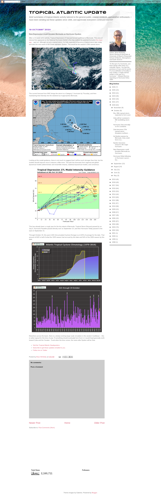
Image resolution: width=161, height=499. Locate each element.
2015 (114, 191)
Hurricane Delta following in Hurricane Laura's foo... (122, 158)
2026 (114, 87)
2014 (114, 194)
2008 (114, 212)
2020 (114, 105)
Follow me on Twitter (40, 350)
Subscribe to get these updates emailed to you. (49, 348)
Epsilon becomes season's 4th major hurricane (120, 144)
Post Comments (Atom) (47, 427)
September (118, 163)
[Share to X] (68, 357)
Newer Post (34, 423)
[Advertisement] (120, 279)
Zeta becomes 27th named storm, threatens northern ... (121, 131)
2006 (114, 218)
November (117, 107)
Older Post (99, 423)
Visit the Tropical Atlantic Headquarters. (46, 345)
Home (67, 423)
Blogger (94, 493)
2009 (114, 209)
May (115, 175)
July (115, 169)
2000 (114, 236)
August (116, 166)
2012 (114, 200)
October (117, 110)
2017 (114, 185)
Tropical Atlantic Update (67, 12)
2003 (114, 227)
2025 (114, 90)
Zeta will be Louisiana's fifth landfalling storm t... (121, 120)
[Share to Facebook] (70, 357)
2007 (114, 215)
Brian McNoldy (41, 357)
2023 (114, 96)
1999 (114, 239)
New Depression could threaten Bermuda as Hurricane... (121, 151)
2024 (114, 93)
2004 (114, 224)
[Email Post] (59, 357)
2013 (114, 197)
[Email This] (63, 357)
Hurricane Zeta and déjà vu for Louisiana (121, 125)
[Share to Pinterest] (72, 357)
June (116, 172)
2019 (114, 179)
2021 (114, 102)
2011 (114, 203)
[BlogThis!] (66, 357)
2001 (114, 233)
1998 (114, 242)
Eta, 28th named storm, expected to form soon (122, 114)
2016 (114, 188)
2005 (114, 221)
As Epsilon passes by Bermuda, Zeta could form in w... (121, 138)
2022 (114, 99)
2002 (114, 230)
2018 (114, 182)
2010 (114, 206)
